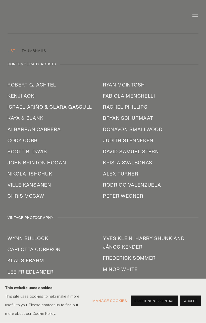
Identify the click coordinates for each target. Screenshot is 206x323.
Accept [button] (190, 301)
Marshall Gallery (40, 15)
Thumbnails (34, 50)
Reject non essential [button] (154, 301)
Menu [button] (194, 16)
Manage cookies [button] (109, 300)
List (11, 50)
